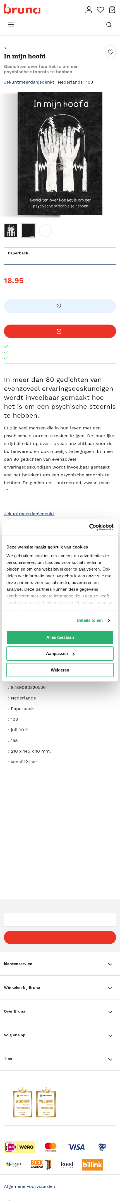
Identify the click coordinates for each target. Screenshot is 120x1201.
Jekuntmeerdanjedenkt (29, 82)
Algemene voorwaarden (29, 1186)
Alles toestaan (60, 637)
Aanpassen (57, 653)
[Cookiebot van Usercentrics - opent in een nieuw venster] (89, 527)
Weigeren (60, 670)
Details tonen (90, 620)
